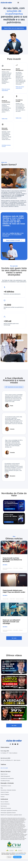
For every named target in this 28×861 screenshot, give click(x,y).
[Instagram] (10, 744)
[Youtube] (15, 744)
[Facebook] (13, 744)
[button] (18, 2)
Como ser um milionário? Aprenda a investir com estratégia (11, 621)
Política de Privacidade (20, 854)
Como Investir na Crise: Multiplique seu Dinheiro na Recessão (12, 559)
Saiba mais (4, 118)
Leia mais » (5, 564)
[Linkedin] (17, 744)
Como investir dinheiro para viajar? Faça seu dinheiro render (14, 591)
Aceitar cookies (17, 857)
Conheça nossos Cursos (6, 145)
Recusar (9, 857)
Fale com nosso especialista (6, 89)
